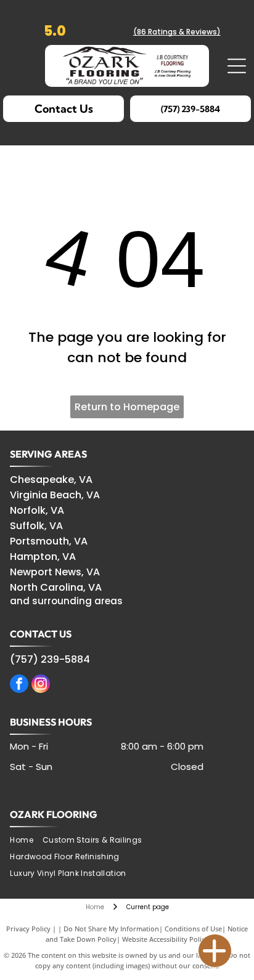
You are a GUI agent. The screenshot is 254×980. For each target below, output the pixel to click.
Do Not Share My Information (111, 928)
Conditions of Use (193, 928)
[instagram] (40, 685)
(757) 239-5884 (50, 659)
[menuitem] (26, 840)
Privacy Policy (28, 928)
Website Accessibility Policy (165, 939)
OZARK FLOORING (53, 814)
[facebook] (19, 685)
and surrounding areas (66, 600)
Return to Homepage (127, 407)
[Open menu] (236, 66)
